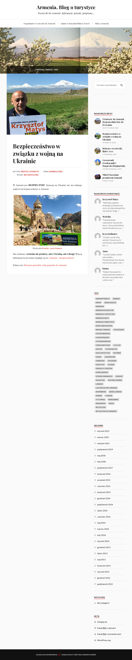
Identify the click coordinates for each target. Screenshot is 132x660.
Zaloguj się (102, 622)
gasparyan (110, 357)
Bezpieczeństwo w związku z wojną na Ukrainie (38, 153)
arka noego (110, 302)
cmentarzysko (103, 345)
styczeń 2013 (103, 571)
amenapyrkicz (103, 298)
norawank (101, 392)
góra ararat (102, 372)
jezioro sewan (115, 380)
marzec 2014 (103, 529)
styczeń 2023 (103, 431)
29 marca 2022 (56, 171)
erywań (117, 353)
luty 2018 (101, 461)
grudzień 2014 (103, 498)
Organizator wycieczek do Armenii (39, 23)
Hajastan (100, 380)
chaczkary (119, 329)
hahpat (119, 376)
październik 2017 (105, 468)
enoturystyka (103, 353)
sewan (99, 395)
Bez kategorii (31, 175)
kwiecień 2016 (103, 474)
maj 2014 (101, 522)
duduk (99, 349)
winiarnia (101, 403)
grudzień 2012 (103, 578)
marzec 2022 (103, 437)
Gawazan (100, 361)
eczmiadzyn (111, 349)
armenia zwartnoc (105, 322)
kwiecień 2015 (103, 492)
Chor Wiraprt (102, 337)
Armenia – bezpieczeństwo (61, 257)
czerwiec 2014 (103, 516)
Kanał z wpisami (106, 628)
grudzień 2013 (103, 547)
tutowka (100, 399)
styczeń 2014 (103, 541)
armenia (100, 306)
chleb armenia (103, 333)
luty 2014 (101, 535)
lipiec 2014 (102, 510)
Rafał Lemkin (115, 392)
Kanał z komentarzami (109, 634)
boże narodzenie (104, 326)
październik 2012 (105, 584)
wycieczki (101, 407)
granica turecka (104, 368)
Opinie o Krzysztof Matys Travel (75, 23)
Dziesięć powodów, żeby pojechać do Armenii (45, 265)
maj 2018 (101, 455)
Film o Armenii (102, 23)
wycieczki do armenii (106, 411)
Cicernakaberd (103, 341)
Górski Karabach (104, 376)
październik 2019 (105, 449)
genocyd (100, 364)
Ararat (116, 298)
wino (111, 403)
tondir (108, 395)
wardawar (113, 399)
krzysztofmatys (30, 171)
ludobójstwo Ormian (106, 388)
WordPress (51, 655)
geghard (112, 361)
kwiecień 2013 (103, 565)
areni (98, 302)
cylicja (117, 345)
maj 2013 (101, 559)
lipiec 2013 (102, 553)
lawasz (99, 384)
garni (98, 357)
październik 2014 (105, 504)
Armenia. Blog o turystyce (66, 7)
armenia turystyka (105, 314)
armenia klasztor (105, 310)
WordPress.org (104, 640)
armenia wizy (102, 318)
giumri (111, 364)
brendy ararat (103, 329)
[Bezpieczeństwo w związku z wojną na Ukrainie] (47, 104)
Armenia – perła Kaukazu (52, 248)
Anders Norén (89, 655)
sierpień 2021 (103, 443)
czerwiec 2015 (103, 486)
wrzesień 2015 (103, 480)
